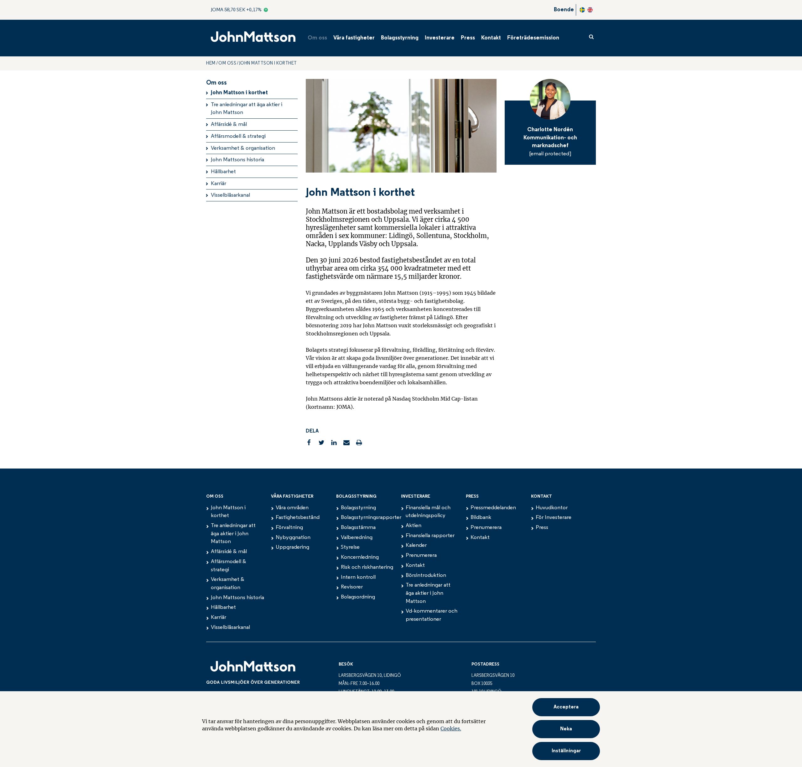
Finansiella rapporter (430, 536)
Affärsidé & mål (229, 124)
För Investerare (553, 518)
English (590, 10)
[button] (566, 751)
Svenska (582, 10)
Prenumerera (421, 555)
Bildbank (481, 518)
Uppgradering (292, 547)
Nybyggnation (293, 538)
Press (468, 38)
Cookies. (450, 728)
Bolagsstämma (358, 528)
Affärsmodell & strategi (238, 136)
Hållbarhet (223, 172)
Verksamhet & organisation (243, 148)
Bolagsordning (358, 597)
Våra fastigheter (354, 38)
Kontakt (491, 38)
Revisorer (352, 587)
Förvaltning (289, 528)
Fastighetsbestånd (298, 518)
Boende (564, 10)
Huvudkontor (552, 508)
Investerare (440, 38)
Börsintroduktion (426, 575)
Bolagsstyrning (400, 38)
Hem (211, 63)
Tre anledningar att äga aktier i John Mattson (246, 109)
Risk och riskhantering (367, 567)
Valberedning (356, 538)
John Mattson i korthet (239, 93)
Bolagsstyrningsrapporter (371, 518)
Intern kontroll (358, 577)
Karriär (218, 184)
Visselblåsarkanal (230, 195)
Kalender (416, 545)
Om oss (317, 38)
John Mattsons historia (237, 160)
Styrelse (350, 547)
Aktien (413, 526)
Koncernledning (360, 557)
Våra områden (292, 508)
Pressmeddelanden (493, 508)
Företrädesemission (533, 38)
